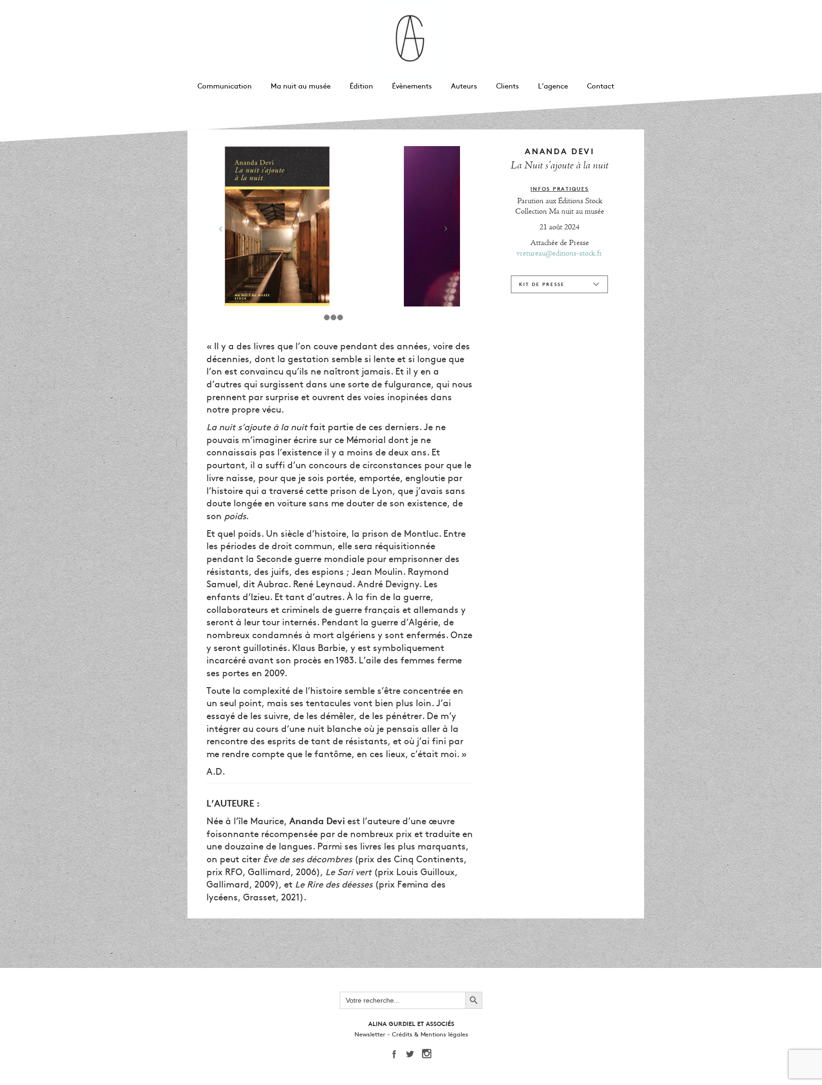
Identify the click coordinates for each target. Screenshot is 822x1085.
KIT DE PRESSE (542, 284)
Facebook (396, 1054)
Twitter (413, 1054)
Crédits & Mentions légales (430, 1034)
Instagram (430, 1054)
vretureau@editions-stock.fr (559, 253)
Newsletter (369, 1034)
